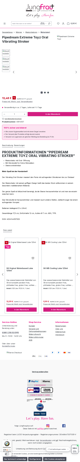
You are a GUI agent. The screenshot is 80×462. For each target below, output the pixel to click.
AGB (30, 340)
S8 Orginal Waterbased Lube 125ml (19, 269)
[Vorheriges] (13, 71)
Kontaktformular (8, 346)
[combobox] (29, 23)
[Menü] (4, 23)
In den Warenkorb (53, 114)
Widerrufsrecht (35, 334)
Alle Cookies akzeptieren (54, 459)
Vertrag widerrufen (40, 372)
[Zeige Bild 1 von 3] (41, 92)
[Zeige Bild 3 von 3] (48, 92)
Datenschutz (60, 332)
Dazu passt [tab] (7, 230)
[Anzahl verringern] (4, 114)
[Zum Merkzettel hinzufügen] (33, 258)
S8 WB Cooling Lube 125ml (55, 268)
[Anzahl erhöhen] (24, 114)
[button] (58, 449)
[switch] (7, 454)
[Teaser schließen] (68, 449)
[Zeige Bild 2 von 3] (45, 92)
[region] (40, 71)
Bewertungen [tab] (19, 145)
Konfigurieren (35, 459)
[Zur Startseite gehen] (40, 11)
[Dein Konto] (63, 23)
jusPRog (40, 429)
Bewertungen (60, 326)
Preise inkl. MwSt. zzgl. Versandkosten (17, 102)
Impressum (59, 335)
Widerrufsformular (36, 337)
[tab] (7, 145)
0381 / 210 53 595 (10, 332)
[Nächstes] (76, 71)
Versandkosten (46, 440)
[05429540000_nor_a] (45, 71)
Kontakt (32, 326)
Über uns (59, 329)
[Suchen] (49, 23)
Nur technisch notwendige (15, 459)
